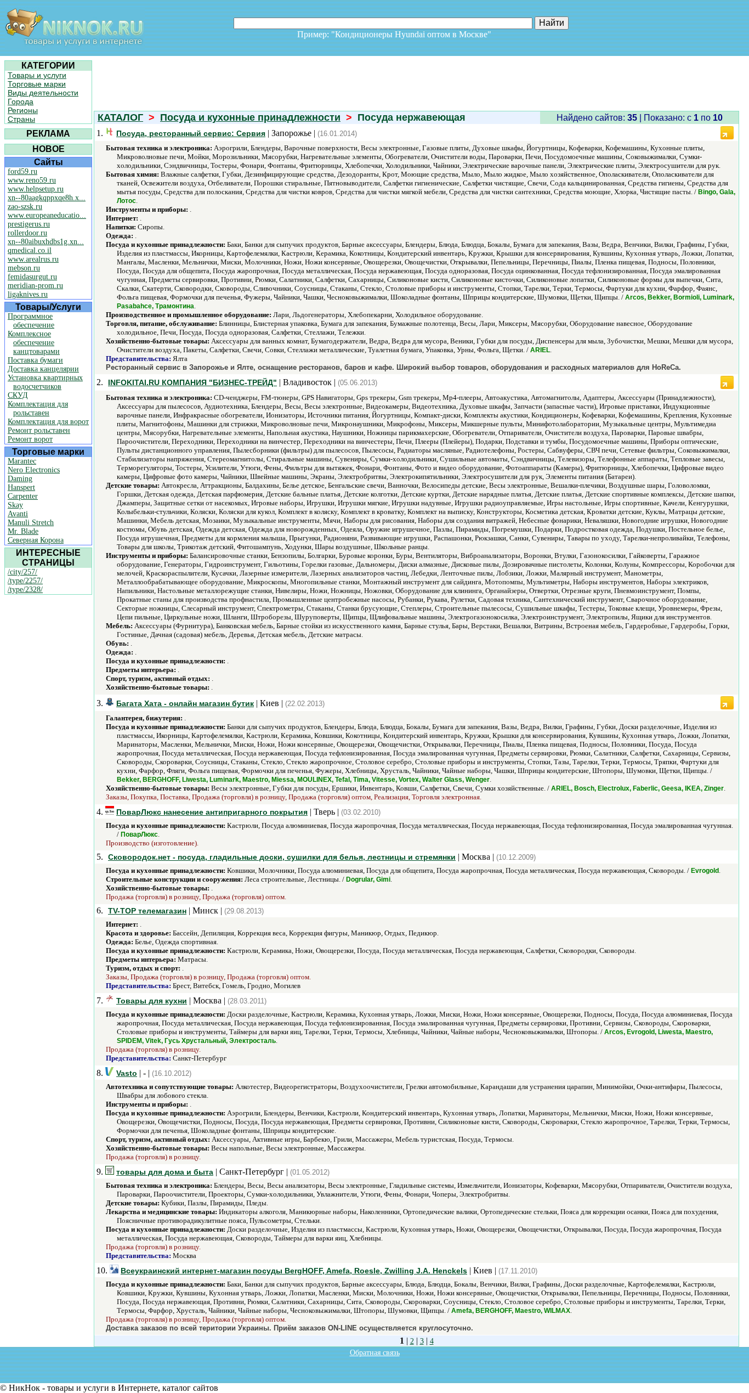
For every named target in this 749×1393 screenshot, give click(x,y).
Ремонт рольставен (39, 430)
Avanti (18, 514)
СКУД (18, 395)
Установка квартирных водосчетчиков (45, 382)
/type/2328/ (25, 589)
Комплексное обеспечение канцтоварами (34, 343)
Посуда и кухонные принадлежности (250, 117)
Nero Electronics (34, 470)
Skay (15, 505)
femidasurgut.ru (32, 277)
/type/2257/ (25, 581)
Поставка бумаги (35, 360)
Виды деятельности (43, 92)
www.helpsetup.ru (36, 189)
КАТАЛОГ (120, 117)
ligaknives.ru (28, 294)
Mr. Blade (23, 531)
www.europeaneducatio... (47, 215)
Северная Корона (36, 540)
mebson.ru (24, 268)
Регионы (23, 110)
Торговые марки (37, 84)
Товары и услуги (37, 75)
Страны (21, 119)
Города (20, 101)
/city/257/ (22, 572)
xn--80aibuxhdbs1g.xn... (46, 242)
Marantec (22, 461)
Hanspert (21, 487)
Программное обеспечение (31, 320)
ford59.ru (22, 171)
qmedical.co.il (30, 250)
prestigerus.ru (29, 224)
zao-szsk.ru (25, 206)
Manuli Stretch (31, 522)
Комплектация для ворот (48, 422)
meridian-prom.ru (35, 285)
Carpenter (23, 496)
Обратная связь (375, 1353)
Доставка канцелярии (43, 369)
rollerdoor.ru (27, 233)
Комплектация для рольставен (38, 408)
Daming (20, 479)
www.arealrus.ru (33, 259)
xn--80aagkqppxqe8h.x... (47, 198)
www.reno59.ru (32, 180)
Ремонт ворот (30, 439)
